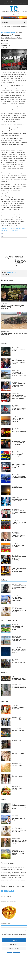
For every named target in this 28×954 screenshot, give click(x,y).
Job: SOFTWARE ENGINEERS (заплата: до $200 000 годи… (19, 610)
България (4, 32)
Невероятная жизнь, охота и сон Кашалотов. (19, 476)
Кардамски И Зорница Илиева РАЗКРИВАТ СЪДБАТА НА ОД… (18, 443)
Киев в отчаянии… (17, 487)
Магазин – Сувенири (18, 753)
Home (2, 26)
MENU (6, 22)
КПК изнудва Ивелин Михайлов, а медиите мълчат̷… (18, 362)
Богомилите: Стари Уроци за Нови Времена (19, 678)
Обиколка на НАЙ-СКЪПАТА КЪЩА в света (17, 627)
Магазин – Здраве (17, 765)
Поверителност (16, 952)
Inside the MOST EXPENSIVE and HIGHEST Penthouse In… (19, 639)
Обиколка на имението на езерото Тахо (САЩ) (19, 661)
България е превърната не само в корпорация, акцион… (19, 587)
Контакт (4, 1)
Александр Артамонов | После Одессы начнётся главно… (19, 570)
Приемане (14, 940)
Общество (11, 32)
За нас (8, 1)
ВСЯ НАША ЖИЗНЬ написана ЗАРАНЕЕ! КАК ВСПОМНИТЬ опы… (19, 397)
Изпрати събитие (14, 3)
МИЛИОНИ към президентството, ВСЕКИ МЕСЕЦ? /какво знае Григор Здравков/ (12, 306)
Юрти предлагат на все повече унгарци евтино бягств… (19, 651)
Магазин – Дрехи (17, 776)
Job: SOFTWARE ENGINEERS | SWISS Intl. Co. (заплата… (19, 599)
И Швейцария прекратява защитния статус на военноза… (19, 408)
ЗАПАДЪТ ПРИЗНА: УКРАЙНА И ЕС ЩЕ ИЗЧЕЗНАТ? (18, 420)
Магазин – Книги (17, 742)
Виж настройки (14, 948)
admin (6, 43)
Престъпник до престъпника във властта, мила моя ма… (19, 373)
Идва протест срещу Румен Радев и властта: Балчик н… (19, 466)
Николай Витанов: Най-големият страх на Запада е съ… (19, 385)
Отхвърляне (14, 944)
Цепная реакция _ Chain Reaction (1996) (19, 499)
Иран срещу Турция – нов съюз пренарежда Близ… (19, 512)
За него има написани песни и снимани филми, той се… (19, 687)
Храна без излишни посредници (18, 708)
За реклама (14, 1)
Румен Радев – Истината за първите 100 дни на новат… (18, 535)
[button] (25, 930)
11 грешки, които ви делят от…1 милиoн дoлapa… (18, 853)
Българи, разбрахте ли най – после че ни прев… (19, 430)
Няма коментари (5, 45)
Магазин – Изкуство (18, 730)
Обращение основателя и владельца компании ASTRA (19, 841)
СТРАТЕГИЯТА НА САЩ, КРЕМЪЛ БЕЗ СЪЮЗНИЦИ (19, 558)
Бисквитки (9, 952)
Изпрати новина (21, 1)
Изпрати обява (5, 3)
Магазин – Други (17, 719)
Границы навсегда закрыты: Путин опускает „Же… (17, 454)
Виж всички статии (11, 272)
